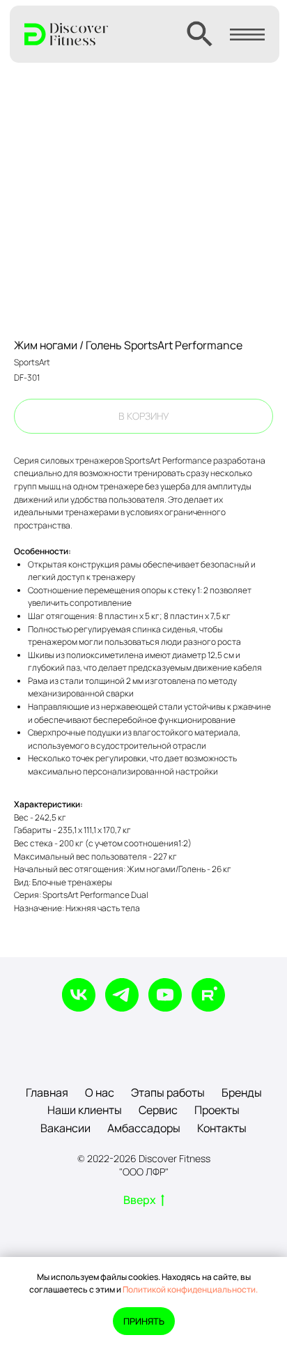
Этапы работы (168, 1092)
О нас (99, 1092)
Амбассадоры (143, 1128)
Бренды (242, 1092)
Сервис (158, 1110)
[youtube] (165, 995)
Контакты (222, 1128)
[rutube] (208, 995)
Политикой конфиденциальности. (190, 1289)
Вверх (139, 1200)
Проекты (217, 1110)
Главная (47, 1092)
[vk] (78, 995)
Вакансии (65, 1128)
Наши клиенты (84, 1110)
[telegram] (122, 995)
